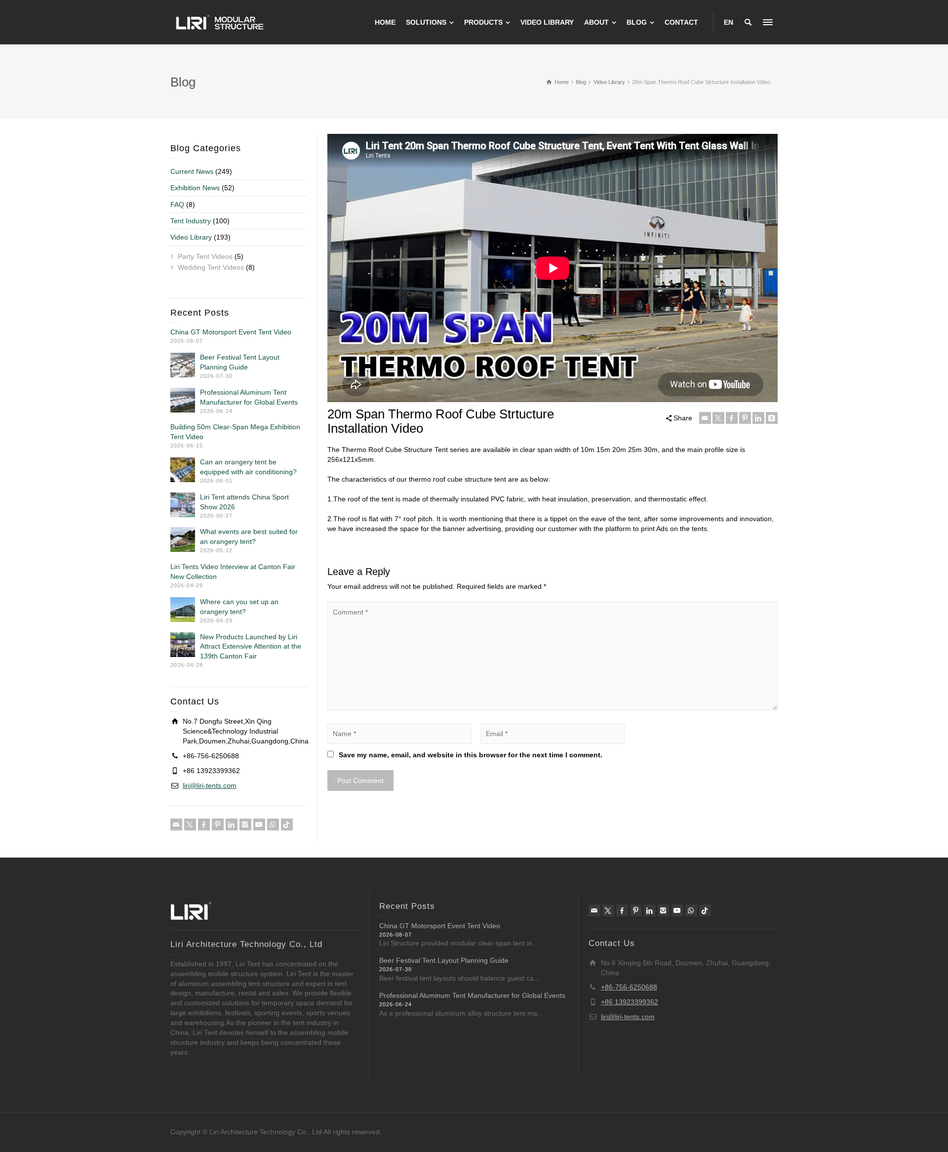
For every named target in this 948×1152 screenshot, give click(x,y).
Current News (191, 171)
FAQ (177, 204)
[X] (718, 418)
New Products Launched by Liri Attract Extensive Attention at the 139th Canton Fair (250, 646)
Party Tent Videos (205, 256)
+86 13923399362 (629, 1002)
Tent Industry (190, 221)
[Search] (748, 22)
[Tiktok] (287, 824)
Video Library (191, 237)
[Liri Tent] (219, 22)
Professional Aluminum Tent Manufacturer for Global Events (472, 995)
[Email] (705, 418)
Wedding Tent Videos (211, 267)
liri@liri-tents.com (210, 785)
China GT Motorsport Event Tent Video (230, 332)
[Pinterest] (745, 418)
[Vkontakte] (772, 418)
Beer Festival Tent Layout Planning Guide (444, 960)
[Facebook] (732, 418)
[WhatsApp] (273, 824)
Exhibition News (195, 188)
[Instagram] (245, 824)
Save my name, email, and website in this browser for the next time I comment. (470, 755)
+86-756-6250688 (629, 987)
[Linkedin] (758, 418)
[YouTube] (259, 824)
